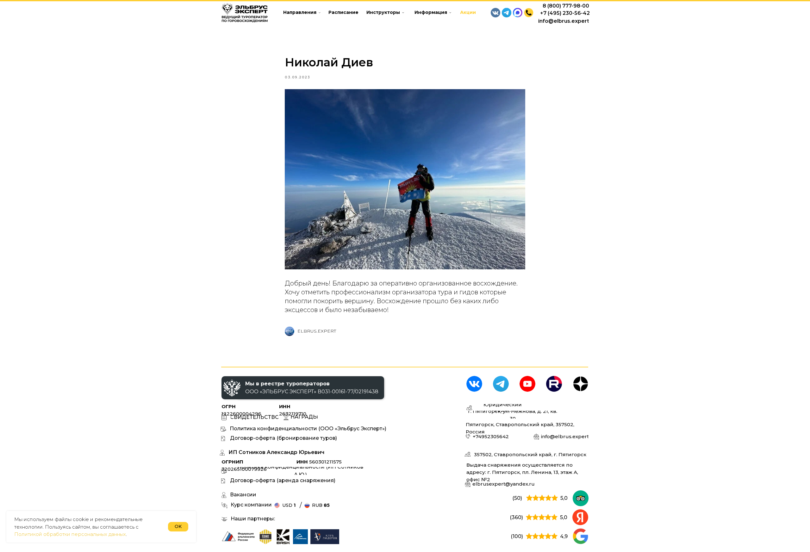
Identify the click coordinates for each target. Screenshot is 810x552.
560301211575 (319, 462)
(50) (517, 498)
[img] (265, 536)
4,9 (564, 536)
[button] (528, 12)
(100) (517, 536)
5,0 (564, 498)
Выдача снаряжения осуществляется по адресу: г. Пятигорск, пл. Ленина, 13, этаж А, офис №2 (522, 472)
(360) (516, 517)
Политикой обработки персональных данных (70, 534)
